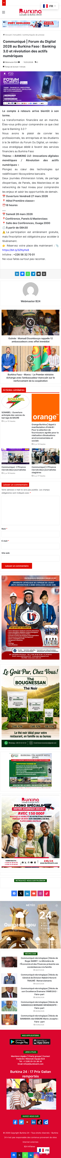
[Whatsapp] (25, 1155)
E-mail (5, 541)
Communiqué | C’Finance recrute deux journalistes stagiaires (44, 470)
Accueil (8, 35)
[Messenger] (22, 274)
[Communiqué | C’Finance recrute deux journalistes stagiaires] (45, 456)
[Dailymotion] (45, 1124)
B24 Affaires (29, 1146)
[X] (19, 1155)
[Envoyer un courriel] (19, 62)
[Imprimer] (44, 274)
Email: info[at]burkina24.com (30, 1064)
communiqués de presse (33, 35)
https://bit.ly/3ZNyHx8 (15, 249)
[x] (21, 1124)
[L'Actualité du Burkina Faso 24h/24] (30, 12)
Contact (46, 1056)
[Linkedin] (31, 1155)
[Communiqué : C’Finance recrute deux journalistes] (15, 456)
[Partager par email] (38, 274)
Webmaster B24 (11, 62)
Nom (4, 529)
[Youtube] (27, 1124)
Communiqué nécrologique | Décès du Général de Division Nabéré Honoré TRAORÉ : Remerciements (39, 977)
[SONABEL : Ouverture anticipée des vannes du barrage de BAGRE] (15, 402)
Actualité (17, 35)
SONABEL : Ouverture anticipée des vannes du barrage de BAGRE (13, 415)
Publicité (20, 1059)
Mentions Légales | (19, 1056)
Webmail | (30, 1059)
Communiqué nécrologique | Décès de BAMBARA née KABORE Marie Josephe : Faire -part (39, 1018)
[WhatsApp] (28, 274)
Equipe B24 (39, 1059)
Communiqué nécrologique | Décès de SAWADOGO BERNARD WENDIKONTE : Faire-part (39, 1005)
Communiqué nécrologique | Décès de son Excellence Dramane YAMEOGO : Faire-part (39, 991)
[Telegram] (33, 274)
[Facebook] (14, 1155)
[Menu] (3, 13)
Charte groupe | (35, 1056)
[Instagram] (36, 1155)
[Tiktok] (39, 1124)
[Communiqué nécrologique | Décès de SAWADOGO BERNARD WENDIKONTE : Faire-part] (9, 1006)
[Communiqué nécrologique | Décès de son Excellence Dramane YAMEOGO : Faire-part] (9, 992)
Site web (6, 553)
